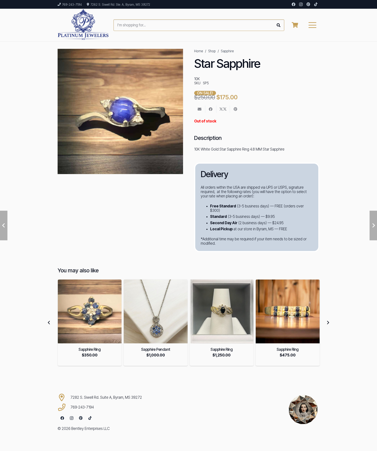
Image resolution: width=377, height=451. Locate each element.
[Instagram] (301, 4)
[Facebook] (293, 4)
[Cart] (295, 25)
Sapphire (227, 51)
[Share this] (210, 109)
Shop (212, 51)
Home (198, 51)
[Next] (327, 323)
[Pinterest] (308, 4)
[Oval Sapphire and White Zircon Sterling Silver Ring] (288, 311)
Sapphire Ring (155, 349)
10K (197, 79)
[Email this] (199, 109)
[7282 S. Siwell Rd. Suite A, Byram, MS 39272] (64, 397)
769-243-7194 (82, 407)
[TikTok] (315, 4)
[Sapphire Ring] (156, 311)
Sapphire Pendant (89, 349)
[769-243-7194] (64, 407)
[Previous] (49, 323)
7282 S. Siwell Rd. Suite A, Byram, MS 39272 (106, 397)
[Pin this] (235, 109)
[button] (312, 25)
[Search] (278, 25)
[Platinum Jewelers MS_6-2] (83, 25)
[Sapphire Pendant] (90, 311)
